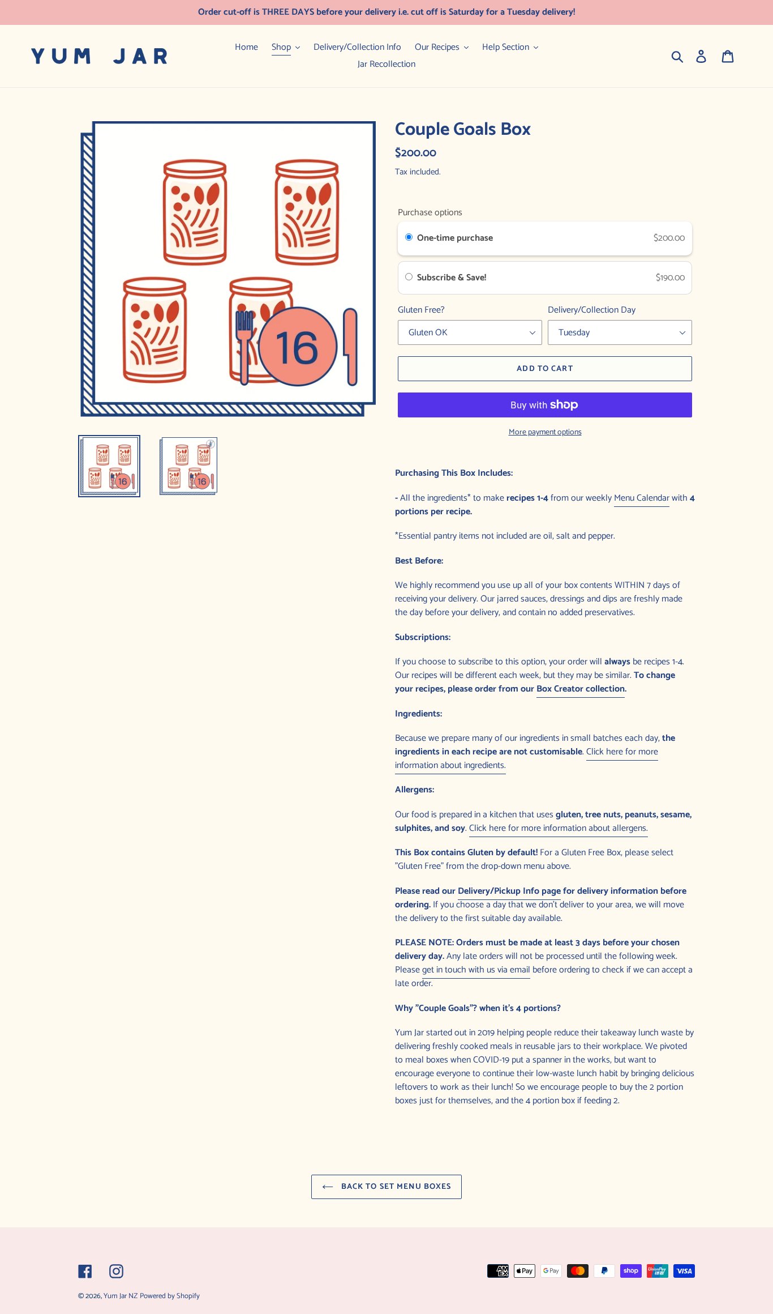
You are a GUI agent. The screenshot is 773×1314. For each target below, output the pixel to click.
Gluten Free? (421, 310)
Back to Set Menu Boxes (395, 1186)
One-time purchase (455, 238)
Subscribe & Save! (452, 278)
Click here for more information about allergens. (558, 828)
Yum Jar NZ (121, 1296)
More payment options (545, 432)
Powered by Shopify (170, 1296)
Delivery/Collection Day (591, 310)
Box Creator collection (580, 689)
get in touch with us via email (476, 970)
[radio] (409, 238)
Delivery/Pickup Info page (509, 891)
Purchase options (430, 213)
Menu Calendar (641, 498)
